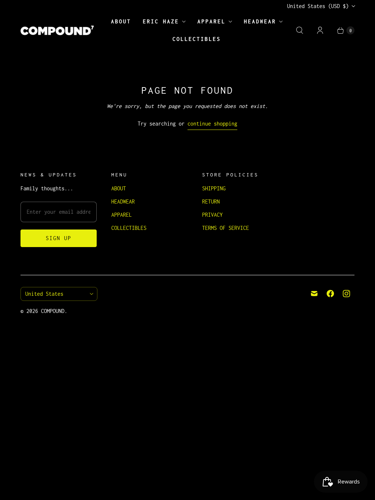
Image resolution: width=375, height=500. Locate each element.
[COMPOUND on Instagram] (346, 293)
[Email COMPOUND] (314, 293)
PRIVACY (212, 215)
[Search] (299, 30)
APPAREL (211, 21)
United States (318, 6)
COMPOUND (52, 311)
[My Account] (320, 30)
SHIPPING (214, 188)
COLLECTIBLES (196, 39)
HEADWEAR (260, 21)
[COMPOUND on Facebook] (330, 293)
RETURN (211, 201)
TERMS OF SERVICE (225, 228)
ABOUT (121, 21)
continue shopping (212, 123)
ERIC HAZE (161, 21)
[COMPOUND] (57, 30)
